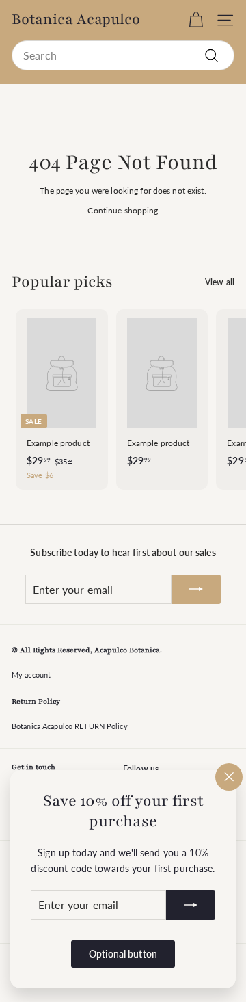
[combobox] (123, 55)
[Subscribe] (190, 906)
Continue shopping (122, 210)
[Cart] (196, 20)
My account (31, 674)
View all (219, 282)
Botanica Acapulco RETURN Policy (70, 726)
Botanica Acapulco (76, 19)
